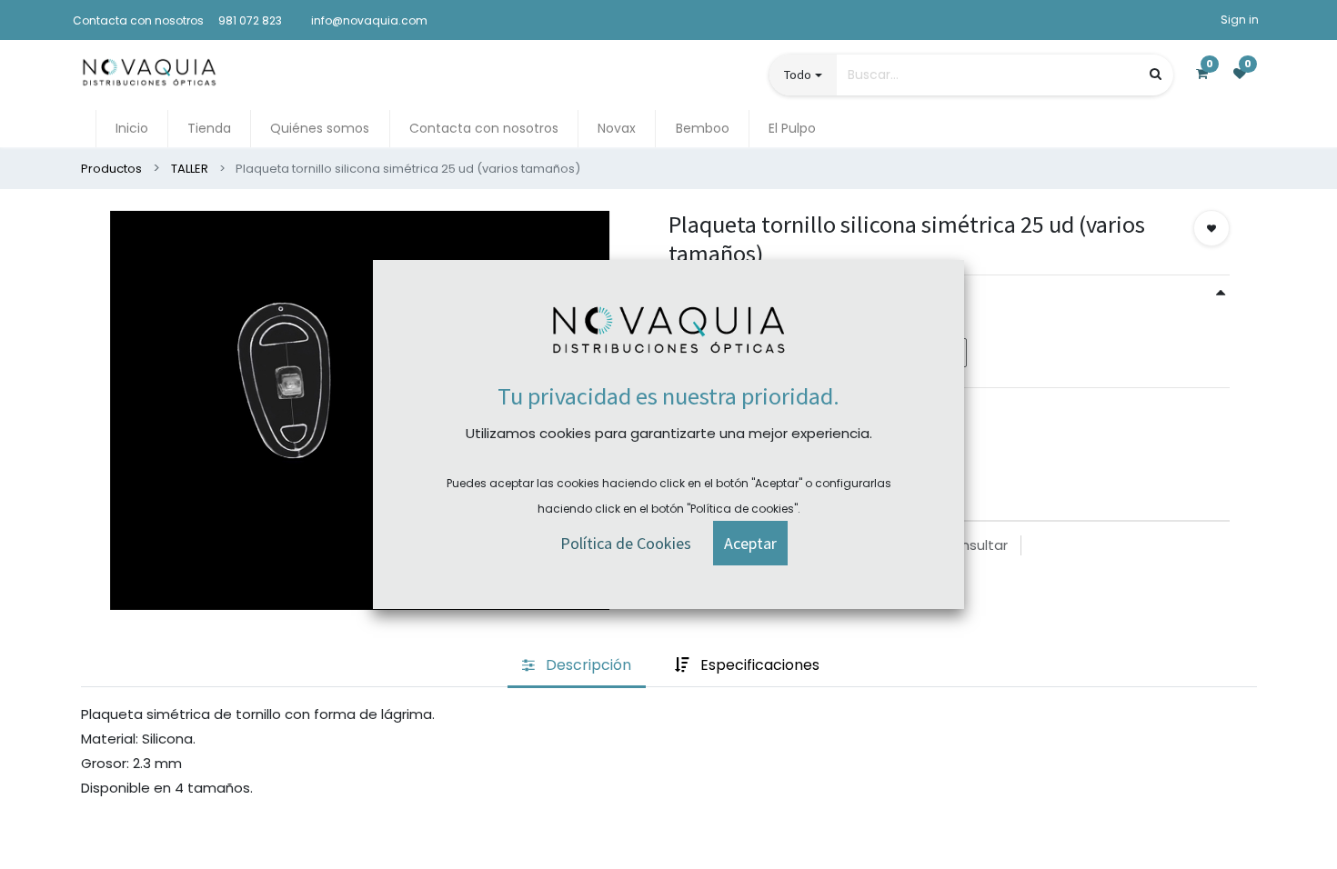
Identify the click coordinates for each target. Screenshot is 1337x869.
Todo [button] (797, 74)
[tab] (577, 666)
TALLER (189, 168)
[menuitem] (132, 128)
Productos (111, 168)
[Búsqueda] (1155, 74)
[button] (1211, 228)
